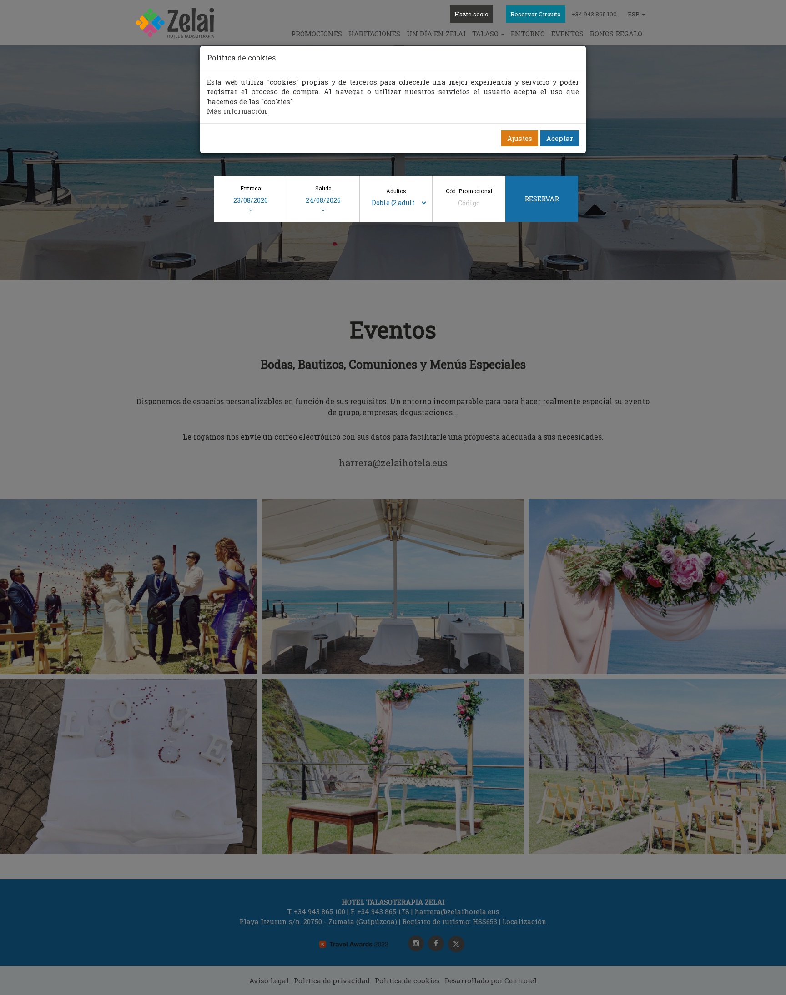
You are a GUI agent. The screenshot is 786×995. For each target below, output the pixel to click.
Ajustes (519, 138)
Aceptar (559, 138)
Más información (237, 110)
